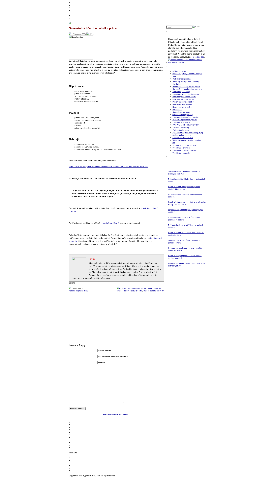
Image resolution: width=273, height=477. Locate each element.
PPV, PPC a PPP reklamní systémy (185, 125)
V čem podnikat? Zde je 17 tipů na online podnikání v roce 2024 (184, 218)
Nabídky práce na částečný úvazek (132, 288)
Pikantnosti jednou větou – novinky (185, 117)
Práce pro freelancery (180, 127)
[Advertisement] (116, 320)
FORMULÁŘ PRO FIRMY (81, 465)
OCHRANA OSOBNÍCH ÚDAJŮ (84, 468)
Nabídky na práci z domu (78, 290)
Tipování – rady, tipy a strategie (184, 145)
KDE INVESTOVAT (79, 424)
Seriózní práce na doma (181, 135)
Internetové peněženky (181, 91)
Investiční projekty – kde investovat (185, 94)
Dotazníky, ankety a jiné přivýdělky (185, 81)
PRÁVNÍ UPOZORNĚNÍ (81, 470)
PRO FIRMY (76, 440)
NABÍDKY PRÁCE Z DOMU (82, 435)
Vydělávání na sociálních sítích (184, 150)
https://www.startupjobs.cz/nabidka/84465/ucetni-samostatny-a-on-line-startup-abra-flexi (108, 166)
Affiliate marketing (179, 71)
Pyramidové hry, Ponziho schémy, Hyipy (187, 132)
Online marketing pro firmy (182, 114)
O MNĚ (74, 5)
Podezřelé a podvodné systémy (184, 119)
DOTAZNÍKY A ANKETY (81, 13)
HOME (74, 2)
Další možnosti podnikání (182, 79)
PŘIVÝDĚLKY (77, 8)
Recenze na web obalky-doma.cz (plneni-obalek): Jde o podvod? (184, 187)
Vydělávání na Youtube (181, 153)
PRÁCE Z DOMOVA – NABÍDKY (84, 15)
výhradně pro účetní (110, 223)
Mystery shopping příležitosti (183, 102)
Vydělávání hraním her (181, 148)
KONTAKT (75, 458)
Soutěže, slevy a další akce (182, 137)
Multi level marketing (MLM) (183, 99)
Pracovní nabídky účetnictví (153, 290)
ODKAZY (75, 460)
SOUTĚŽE (75, 442)
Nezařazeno (177, 109)
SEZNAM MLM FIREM (80, 445)
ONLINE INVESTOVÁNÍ (80, 10)
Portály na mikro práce (181, 122)
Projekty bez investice (180, 130)
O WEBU (75, 447)
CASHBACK (76, 427)
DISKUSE (75, 437)
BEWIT (74, 18)
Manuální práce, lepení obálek (184, 96)
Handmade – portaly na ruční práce (186, 86)
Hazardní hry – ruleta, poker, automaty (187, 89)
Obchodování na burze (181, 112)
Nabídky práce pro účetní (132, 290)
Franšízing (176, 84)
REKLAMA (76, 463)
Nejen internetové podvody (182, 107)
